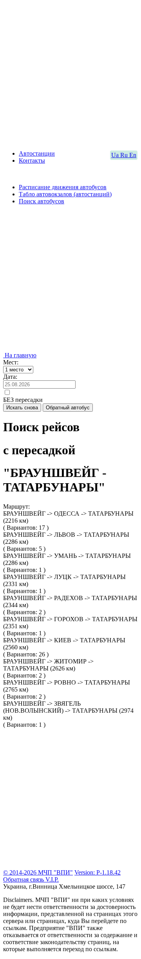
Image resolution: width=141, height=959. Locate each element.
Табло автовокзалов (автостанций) (65, 194)
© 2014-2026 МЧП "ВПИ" (38, 872)
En (132, 155)
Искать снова (22, 407)
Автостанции (37, 153)
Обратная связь (24, 879)
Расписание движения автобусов (63, 187)
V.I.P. (52, 879)
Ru (124, 155)
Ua (115, 155)
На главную (19, 355)
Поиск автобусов (41, 201)
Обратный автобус (68, 407)
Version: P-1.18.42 (97, 872)
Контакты (32, 160)
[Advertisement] (70, 73)
